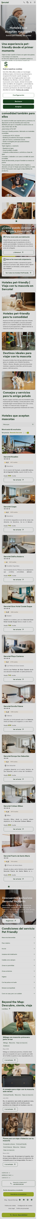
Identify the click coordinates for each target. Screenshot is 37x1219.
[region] (18, 86)
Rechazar (18, 101)
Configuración (18, 95)
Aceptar (18, 107)
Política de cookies (22, 90)
